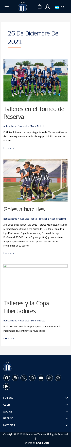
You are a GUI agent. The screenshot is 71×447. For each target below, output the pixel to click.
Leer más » (8, 147)
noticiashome (10, 126)
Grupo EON (42, 442)
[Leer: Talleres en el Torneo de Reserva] (35, 80)
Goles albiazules (24, 209)
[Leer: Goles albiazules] (35, 180)
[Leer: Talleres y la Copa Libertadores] (35, 280)
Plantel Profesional (39, 218)
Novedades (23, 126)
